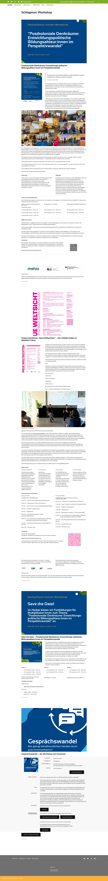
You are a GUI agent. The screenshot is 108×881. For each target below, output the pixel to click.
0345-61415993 (65, 1)
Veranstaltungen (27, 1)
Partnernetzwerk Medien (39, 433)
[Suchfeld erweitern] (98, 2)
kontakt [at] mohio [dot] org (78, 1)
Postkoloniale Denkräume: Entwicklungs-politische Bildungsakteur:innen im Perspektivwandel (44, 66)
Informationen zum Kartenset (49, 817)
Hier (22, 430)
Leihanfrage (45, 829)
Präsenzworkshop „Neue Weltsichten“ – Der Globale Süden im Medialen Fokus (49, 339)
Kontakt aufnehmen (77, 772)
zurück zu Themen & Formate (31, 834)
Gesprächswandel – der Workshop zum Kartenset (43, 754)
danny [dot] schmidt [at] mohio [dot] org (31, 250)
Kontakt (44, 809)
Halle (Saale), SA (90, 1)
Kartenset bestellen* (67, 817)
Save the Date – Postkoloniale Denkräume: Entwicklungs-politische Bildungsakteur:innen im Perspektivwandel (51, 638)
